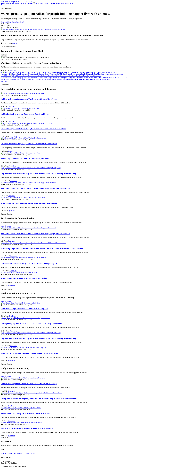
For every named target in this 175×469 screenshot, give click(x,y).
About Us (4, 453)
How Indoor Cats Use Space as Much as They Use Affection (25, 413)
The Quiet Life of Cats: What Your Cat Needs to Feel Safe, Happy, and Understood (35, 188)
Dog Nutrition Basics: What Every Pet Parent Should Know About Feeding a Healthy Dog (38, 173)
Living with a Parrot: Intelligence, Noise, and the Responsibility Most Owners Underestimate (39, 398)
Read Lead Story (6, 22)
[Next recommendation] (5, 55)
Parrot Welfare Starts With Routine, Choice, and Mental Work (27, 428)
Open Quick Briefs (18, 22)
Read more (11, 241)
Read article (16, 43)
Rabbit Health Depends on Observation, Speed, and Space (25, 114)
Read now (13, 70)
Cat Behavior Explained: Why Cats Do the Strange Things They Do (29, 263)
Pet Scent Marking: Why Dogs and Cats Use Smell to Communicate (29, 144)
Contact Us (11, 453)
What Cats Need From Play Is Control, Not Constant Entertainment (29, 203)
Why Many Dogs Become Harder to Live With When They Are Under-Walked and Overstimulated (42, 248)
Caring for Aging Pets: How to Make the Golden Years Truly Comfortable (31, 324)
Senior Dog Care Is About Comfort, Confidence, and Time (25, 159)
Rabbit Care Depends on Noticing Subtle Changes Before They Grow (29, 353)
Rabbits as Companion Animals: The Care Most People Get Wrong (29, 99)
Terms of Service (30, 453)
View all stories (6, 226)
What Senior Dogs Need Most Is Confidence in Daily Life (24, 309)
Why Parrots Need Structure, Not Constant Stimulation (24, 278)
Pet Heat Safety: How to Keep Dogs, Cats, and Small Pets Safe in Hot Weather (33, 129)
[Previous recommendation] (2, 55)
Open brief (11, 106)
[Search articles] (1, 5)
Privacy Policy (19, 453)
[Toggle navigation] (34, 2)
